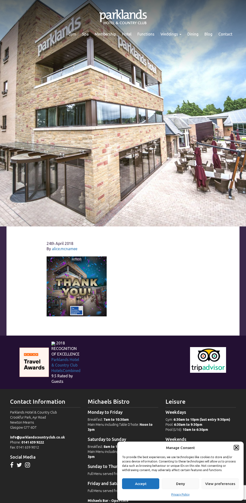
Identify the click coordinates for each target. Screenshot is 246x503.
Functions (145, 34)
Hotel (126, 34)
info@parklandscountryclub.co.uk (37, 437)
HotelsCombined (65, 370)
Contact (225, 34)
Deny (180, 484)
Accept (141, 484)
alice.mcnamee (64, 249)
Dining (192, 34)
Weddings (169, 34)
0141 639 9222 (32, 442)
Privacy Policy (180, 494)
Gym (72, 34)
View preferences (220, 484)
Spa (85, 34)
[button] (236, 447)
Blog (208, 34)
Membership (105, 34)
